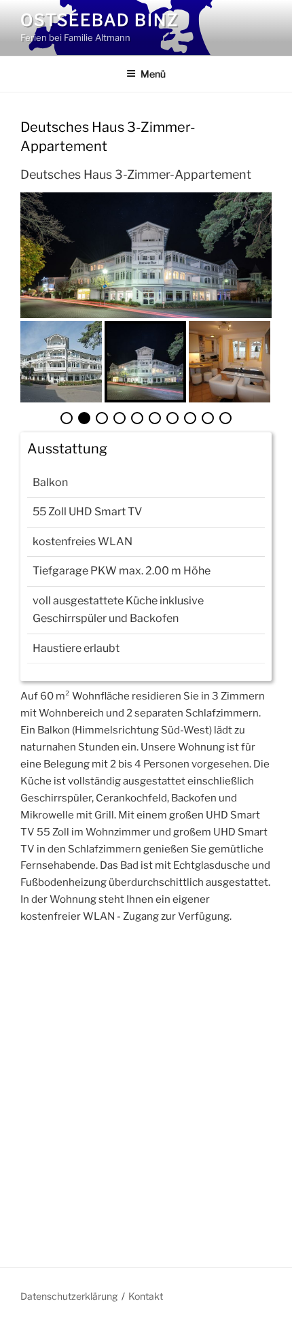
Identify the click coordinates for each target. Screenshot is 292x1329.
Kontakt (145, 1296)
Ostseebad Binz (99, 20)
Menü (153, 74)
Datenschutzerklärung (68, 1296)
